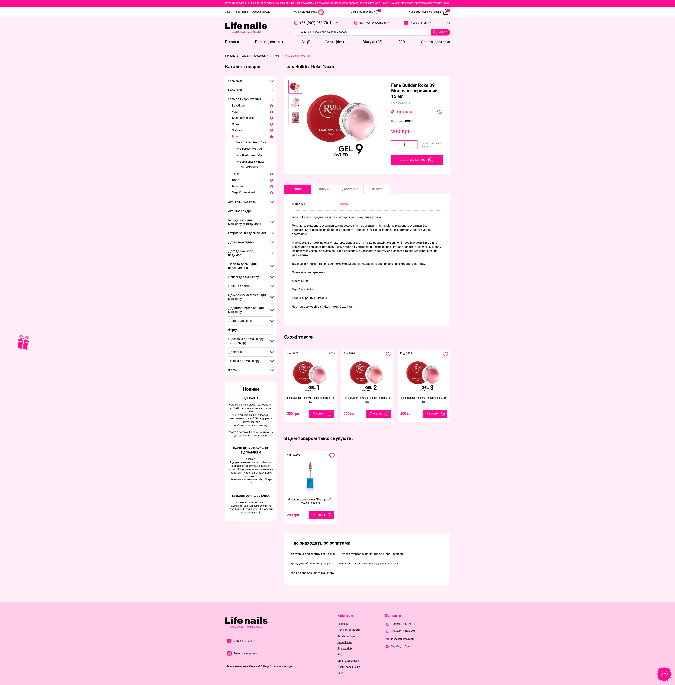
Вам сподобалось (365, 12)
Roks (235, 136)
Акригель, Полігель (242, 202)
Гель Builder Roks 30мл (249, 148)
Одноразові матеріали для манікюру (247, 297)
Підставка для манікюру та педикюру (246, 341)
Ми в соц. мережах (305, 12)
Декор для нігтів (240, 321)
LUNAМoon (239, 105)
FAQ (340, 654)
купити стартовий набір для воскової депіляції (372, 554)
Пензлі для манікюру (243, 277)
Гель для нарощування (244, 99)
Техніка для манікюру (244, 361)
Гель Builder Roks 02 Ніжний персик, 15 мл (367, 399)
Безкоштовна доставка (251, 495)
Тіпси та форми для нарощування (242, 266)
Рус (448, 22)
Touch (235, 174)
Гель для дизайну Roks (250, 161)
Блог (340, 673)
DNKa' (235, 180)
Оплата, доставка (348, 661)
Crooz (235, 124)
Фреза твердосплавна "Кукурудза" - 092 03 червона (310, 501)
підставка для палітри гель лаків (312, 554)
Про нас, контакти (349, 630)
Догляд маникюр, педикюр (241, 253)
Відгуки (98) (345, 648)
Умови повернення (349, 667)
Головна (343, 624)
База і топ (235, 90)
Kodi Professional (243, 118)
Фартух (233, 330)
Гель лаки (235, 81)
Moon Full (238, 186)
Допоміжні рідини (241, 242)
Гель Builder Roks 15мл (251, 142)
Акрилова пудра (240, 211)
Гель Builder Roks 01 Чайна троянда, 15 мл (310, 399)
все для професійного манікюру (312, 573)
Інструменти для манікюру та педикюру (244, 222)
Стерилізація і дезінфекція (247, 233)
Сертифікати (345, 642)
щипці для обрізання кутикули (311, 563)
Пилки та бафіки (239, 286)
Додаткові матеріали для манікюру (246, 310)
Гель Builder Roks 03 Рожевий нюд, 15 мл (423, 399)
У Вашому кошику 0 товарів (428, 12)
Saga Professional (243, 192)
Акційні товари (346, 636)
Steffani (237, 130)
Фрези (232, 370)
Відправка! (251, 398)
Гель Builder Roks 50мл (249, 155)
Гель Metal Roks (249, 167)
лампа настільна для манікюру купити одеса (368, 563)
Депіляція (235, 352)
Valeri (235, 111)
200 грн (293, 413)
